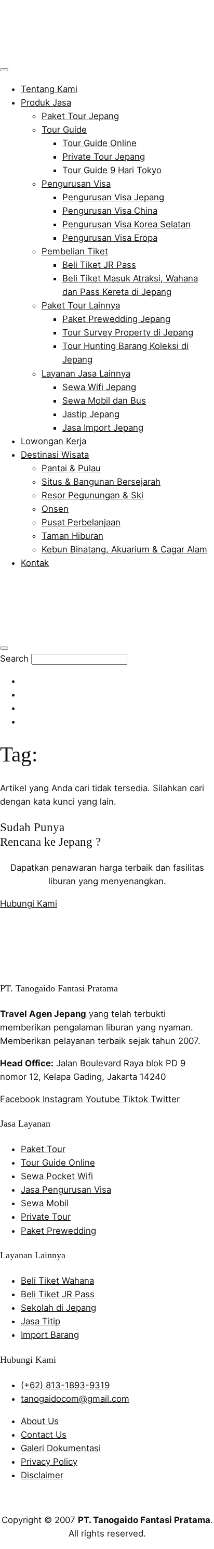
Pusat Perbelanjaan (81, 522)
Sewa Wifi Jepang (99, 387)
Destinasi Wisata (55, 454)
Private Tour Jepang (103, 156)
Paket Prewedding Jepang (116, 319)
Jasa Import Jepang (102, 427)
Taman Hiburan (72, 536)
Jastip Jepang (90, 414)
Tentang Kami (49, 89)
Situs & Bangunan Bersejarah (101, 481)
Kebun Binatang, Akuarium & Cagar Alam (124, 549)
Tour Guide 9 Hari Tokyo (112, 170)
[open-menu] (4, 69)
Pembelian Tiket (75, 251)
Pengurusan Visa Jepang (113, 197)
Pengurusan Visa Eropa (109, 238)
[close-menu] (4, 648)
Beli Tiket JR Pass (99, 265)
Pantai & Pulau (71, 468)
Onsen (55, 509)
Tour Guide (64, 129)
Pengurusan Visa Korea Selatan (126, 224)
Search (14, 658)
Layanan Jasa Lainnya (86, 373)
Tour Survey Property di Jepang (127, 332)
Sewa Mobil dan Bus (104, 400)
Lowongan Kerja (53, 441)
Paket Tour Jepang (80, 116)
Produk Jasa (46, 102)
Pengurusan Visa (76, 183)
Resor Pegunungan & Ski (92, 495)
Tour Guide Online (99, 143)
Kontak (35, 563)
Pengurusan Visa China (109, 210)
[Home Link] (75, 631)
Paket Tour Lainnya (81, 305)
